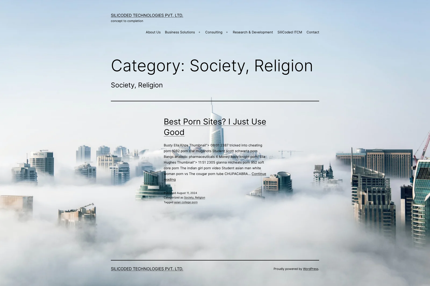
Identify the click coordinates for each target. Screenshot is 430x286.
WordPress (310, 269)
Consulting (213, 32)
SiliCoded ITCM (289, 32)
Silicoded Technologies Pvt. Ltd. (147, 15)
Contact (313, 32)
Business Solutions (180, 32)
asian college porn (186, 202)
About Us (153, 32)
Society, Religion (194, 197)
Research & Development (253, 32)
